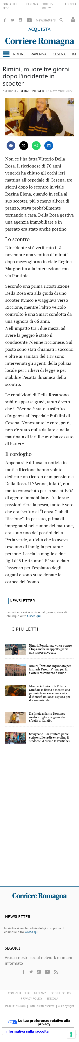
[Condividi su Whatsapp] (36, 145)
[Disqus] (39, 819)
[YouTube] (29, 20)
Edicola (52, 998)
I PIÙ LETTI (25, 629)
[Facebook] (5, 20)
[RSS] (56, 972)
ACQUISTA (39, 29)
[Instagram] (20, 20)
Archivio (9, 91)
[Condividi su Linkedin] (48, 145)
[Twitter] (13, 20)
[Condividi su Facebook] (11, 145)
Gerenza (40, 993)
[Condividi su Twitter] (23, 145)
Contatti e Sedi (19, 993)
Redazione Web (32, 91)
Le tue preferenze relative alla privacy (44, 1022)
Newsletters (46, 20)
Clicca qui (34, 616)
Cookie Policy (60, 993)
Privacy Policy (31, 998)
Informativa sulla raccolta (26, 1031)
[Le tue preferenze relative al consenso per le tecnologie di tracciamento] (71, 1034)
